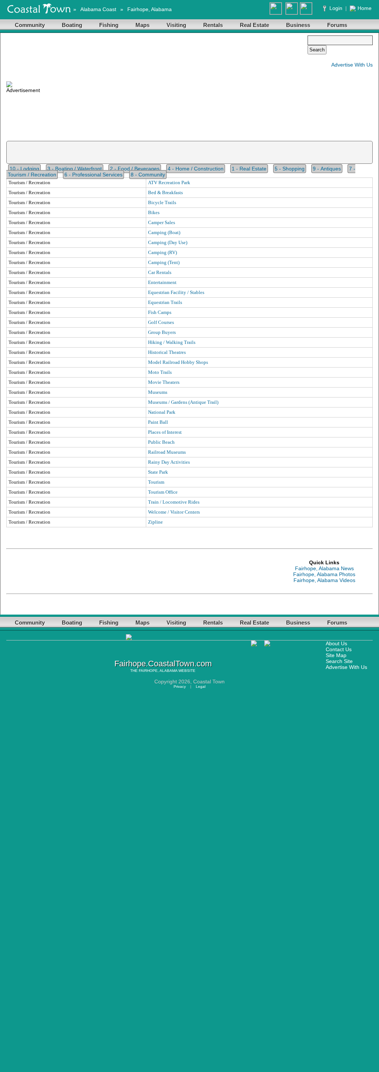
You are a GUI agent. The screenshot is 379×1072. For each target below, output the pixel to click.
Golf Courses (161, 322)
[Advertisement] (174, 87)
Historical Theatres (167, 352)
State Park (158, 472)
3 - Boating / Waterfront (74, 169)
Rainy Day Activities (169, 462)
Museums (157, 392)
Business (298, 25)
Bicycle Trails (162, 202)
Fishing (108, 25)
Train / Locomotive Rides (173, 502)
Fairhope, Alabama (149, 9)
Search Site (339, 661)
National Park (161, 412)
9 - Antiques (327, 169)
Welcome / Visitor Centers (174, 512)
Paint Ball (158, 422)
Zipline (155, 522)
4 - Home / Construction (196, 169)
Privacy (180, 686)
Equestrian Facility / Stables (176, 292)
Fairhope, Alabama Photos (324, 574)
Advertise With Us (352, 65)
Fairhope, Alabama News (324, 568)
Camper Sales (161, 222)
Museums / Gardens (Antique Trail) (183, 402)
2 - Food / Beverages (135, 169)
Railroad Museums (167, 452)
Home (365, 8)
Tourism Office (163, 492)
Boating (72, 25)
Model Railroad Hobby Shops (178, 362)
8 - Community (148, 174)
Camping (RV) (162, 252)
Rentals (213, 25)
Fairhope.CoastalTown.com (163, 663)
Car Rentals (159, 272)
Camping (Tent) (164, 262)
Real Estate (254, 25)
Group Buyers (162, 332)
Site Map (336, 655)
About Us (336, 643)
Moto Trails (160, 372)
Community (30, 25)
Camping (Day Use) (167, 242)
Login (336, 8)
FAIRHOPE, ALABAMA (158, 671)
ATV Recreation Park (169, 182)
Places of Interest (165, 432)
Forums (337, 25)
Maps (142, 25)
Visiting (176, 25)
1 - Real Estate (249, 169)
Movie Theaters (164, 382)
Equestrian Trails (165, 302)
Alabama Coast (98, 9)
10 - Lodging (24, 169)
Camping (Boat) (164, 232)
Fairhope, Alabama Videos (324, 580)
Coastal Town (209, 681)
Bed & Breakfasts (165, 192)
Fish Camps (159, 312)
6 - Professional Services (93, 174)
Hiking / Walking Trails (171, 342)
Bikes (154, 212)
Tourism (156, 482)
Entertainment (162, 282)
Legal (200, 686)
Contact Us (339, 649)
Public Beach (161, 442)
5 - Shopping (290, 169)
